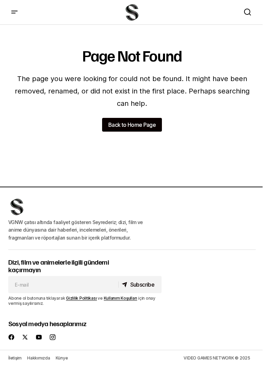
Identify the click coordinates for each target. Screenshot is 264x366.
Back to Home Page (132, 124)
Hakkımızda (38, 358)
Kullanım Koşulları (121, 298)
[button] (14, 12)
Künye (62, 358)
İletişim (15, 358)
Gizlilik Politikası (81, 298)
